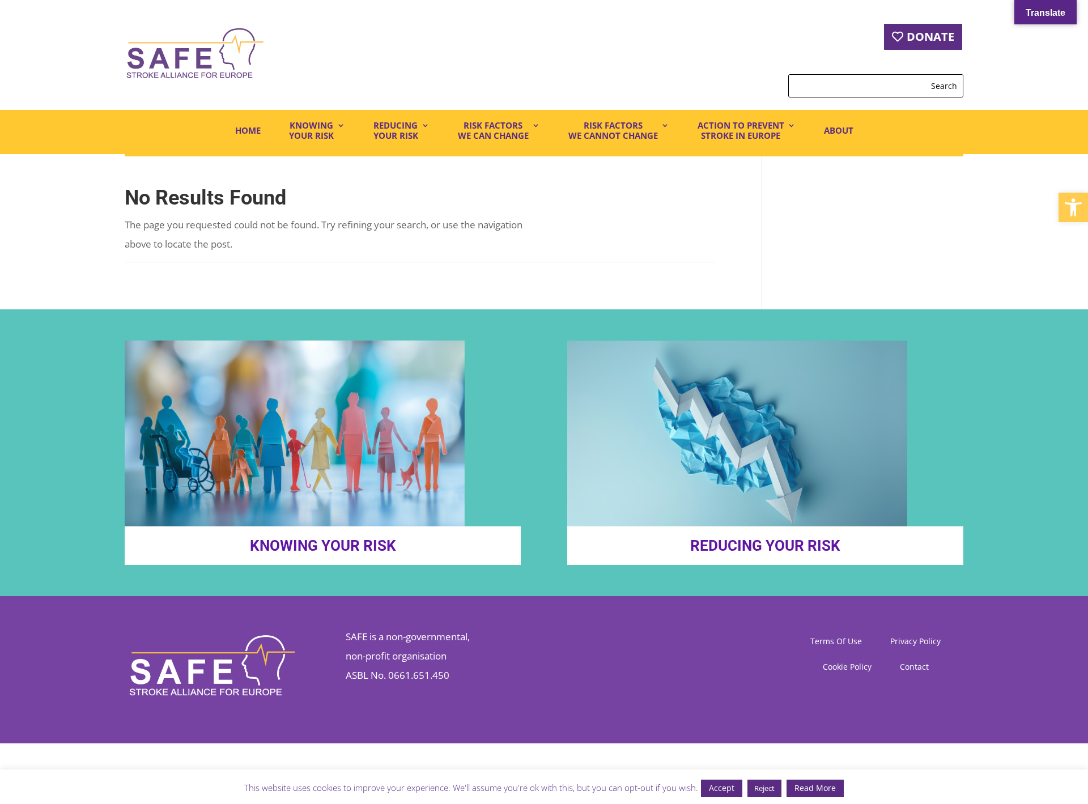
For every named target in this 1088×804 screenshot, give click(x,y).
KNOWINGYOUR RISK (311, 130)
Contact (914, 667)
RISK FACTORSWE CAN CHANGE (493, 130)
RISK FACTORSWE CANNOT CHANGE (613, 130)
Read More (815, 787)
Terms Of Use (836, 641)
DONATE (930, 36)
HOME (248, 130)
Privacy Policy (915, 641)
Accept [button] (721, 787)
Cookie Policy (847, 667)
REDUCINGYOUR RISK (395, 130)
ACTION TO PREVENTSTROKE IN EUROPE (741, 130)
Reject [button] (764, 788)
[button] (1073, 207)
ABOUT (838, 130)
